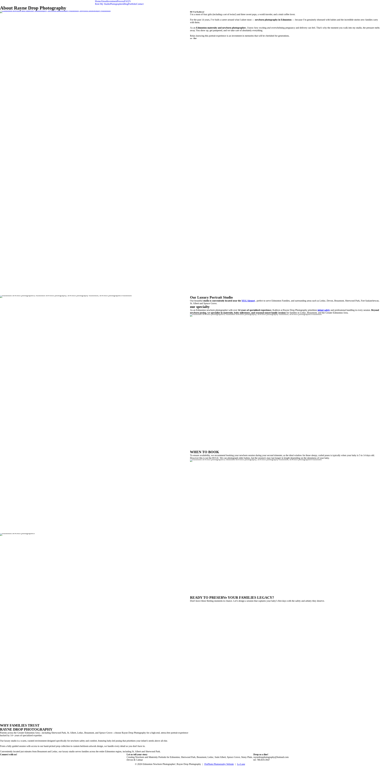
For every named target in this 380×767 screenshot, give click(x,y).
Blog (126, 4)
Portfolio (132, 4)
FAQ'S (127, 1)
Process (120, 1)
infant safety (324, 310)
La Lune (241, 764)
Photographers (117, 4)
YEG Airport (248, 300)
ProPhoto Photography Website (219, 764)
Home (98, 1)
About (104, 1)
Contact (140, 4)
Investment (112, 1)
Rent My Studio (102, 4)
